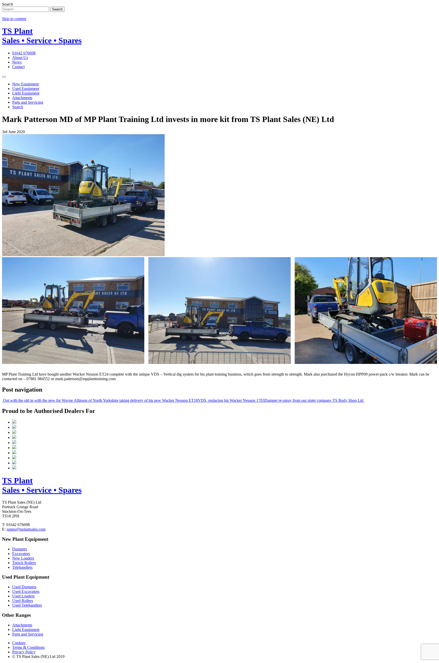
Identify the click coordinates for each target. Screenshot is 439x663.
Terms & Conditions (28, 647)
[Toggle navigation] (4, 77)
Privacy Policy (24, 652)
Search (7, 4)
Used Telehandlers (27, 605)
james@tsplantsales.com (26, 529)
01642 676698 (24, 53)
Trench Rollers (24, 563)
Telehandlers (22, 567)
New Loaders (23, 558)
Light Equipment (25, 93)
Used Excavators (25, 591)
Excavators (21, 553)
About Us (20, 57)
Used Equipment (25, 88)
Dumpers (19, 549)
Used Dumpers (24, 587)
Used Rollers (22, 600)
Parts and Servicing (27, 102)
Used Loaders (23, 596)
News (17, 62)
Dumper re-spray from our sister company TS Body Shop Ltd (314, 400)
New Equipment (25, 84)
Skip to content (14, 19)
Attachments (22, 98)
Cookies (18, 643)
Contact (18, 67)
